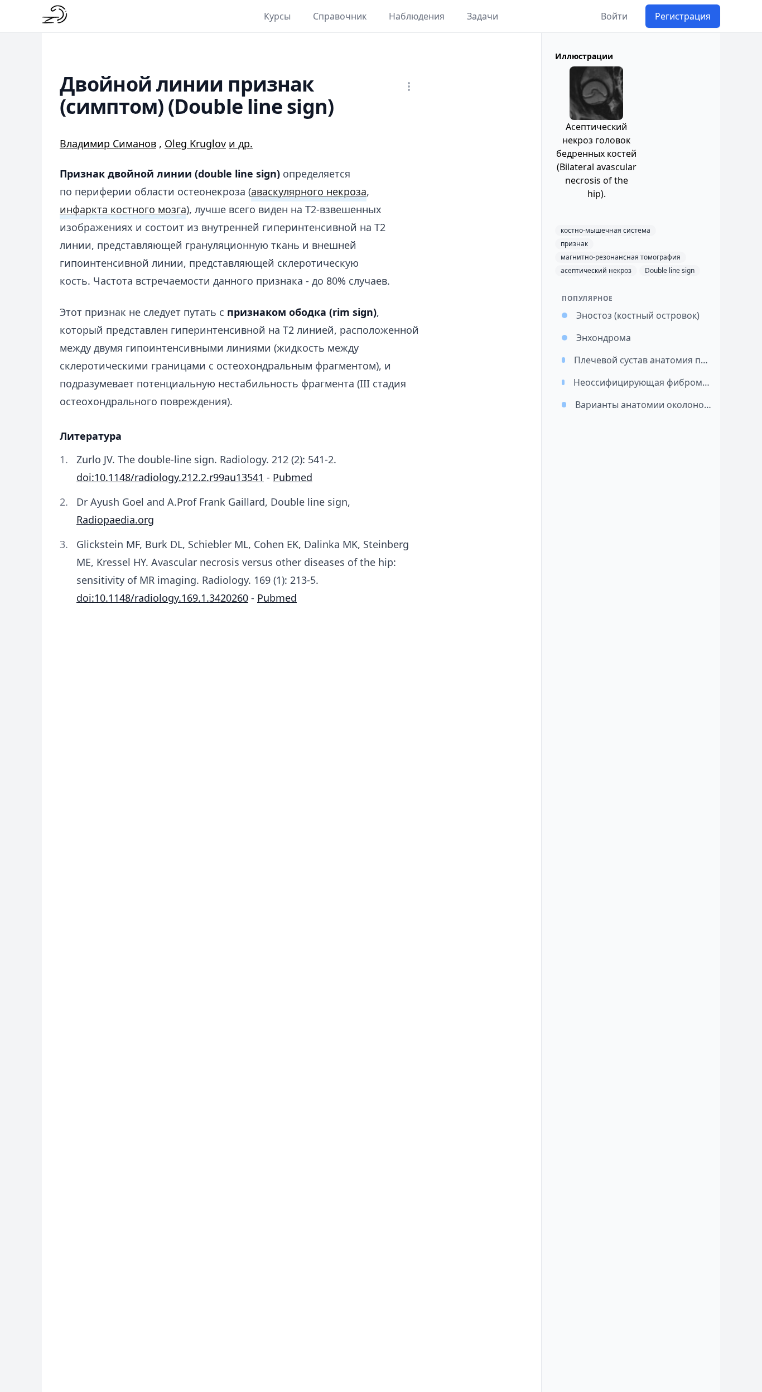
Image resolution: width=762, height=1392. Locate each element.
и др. (241, 143)
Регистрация (683, 16)
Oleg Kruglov (195, 143)
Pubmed (292, 477)
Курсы (277, 16)
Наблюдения (417, 16)
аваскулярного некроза (308, 191)
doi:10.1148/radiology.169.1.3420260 (162, 597)
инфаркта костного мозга (123, 209)
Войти (614, 16)
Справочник (339, 16)
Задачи (482, 16)
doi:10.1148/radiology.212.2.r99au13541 (170, 477)
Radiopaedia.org (115, 519)
